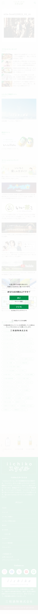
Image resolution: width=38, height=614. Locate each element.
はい (19, 298)
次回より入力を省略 (20, 320)
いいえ (19, 306)
